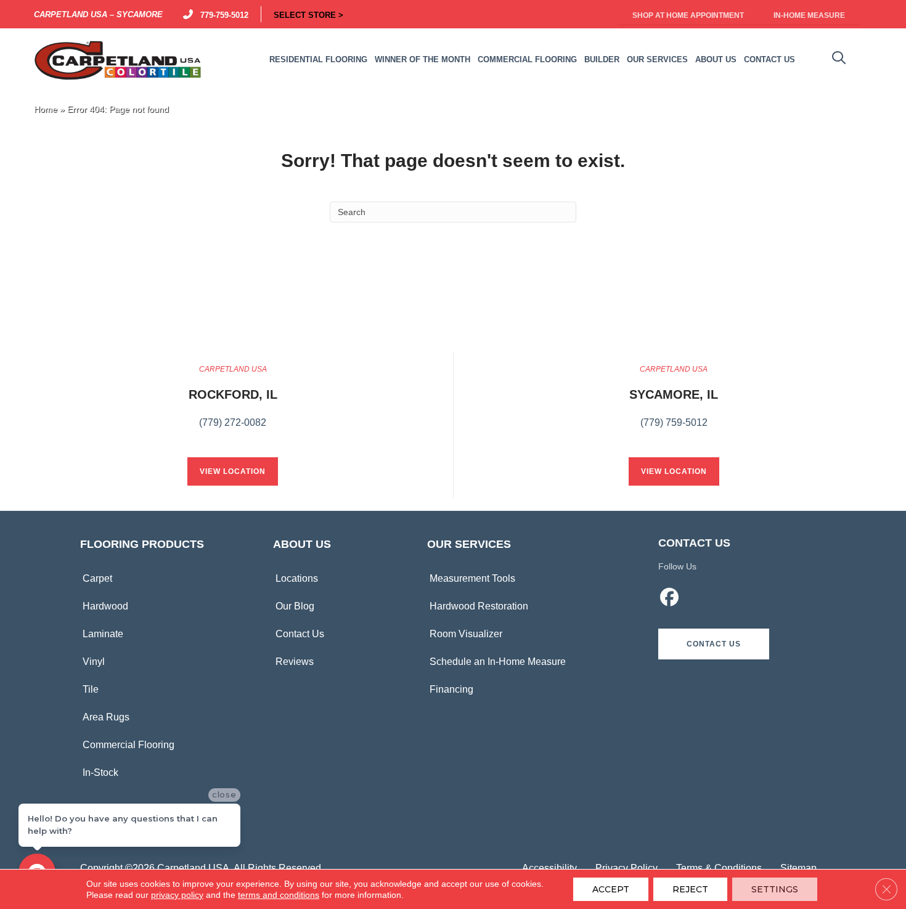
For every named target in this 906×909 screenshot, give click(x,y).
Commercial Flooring (128, 745)
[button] (713, 644)
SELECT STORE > (308, 14)
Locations (296, 578)
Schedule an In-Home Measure (498, 661)
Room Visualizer (466, 634)
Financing (451, 689)
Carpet (97, 578)
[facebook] (670, 599)
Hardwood (105, 606)
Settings (774, 889)
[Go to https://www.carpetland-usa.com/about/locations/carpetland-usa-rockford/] (233, 403)
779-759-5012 (221, 14)
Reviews (294, 661)
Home (45, 109)
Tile (91, 689)
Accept (610, 889)
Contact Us (299, 634)
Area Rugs (106, 717)
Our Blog (294, 606)
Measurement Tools (472, 578)
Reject (690, 889)
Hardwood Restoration (479, 606)
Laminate (103, 634)
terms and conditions (278, 895)
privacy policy (177, 895)
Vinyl (94, 661)
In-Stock (100, 772)
